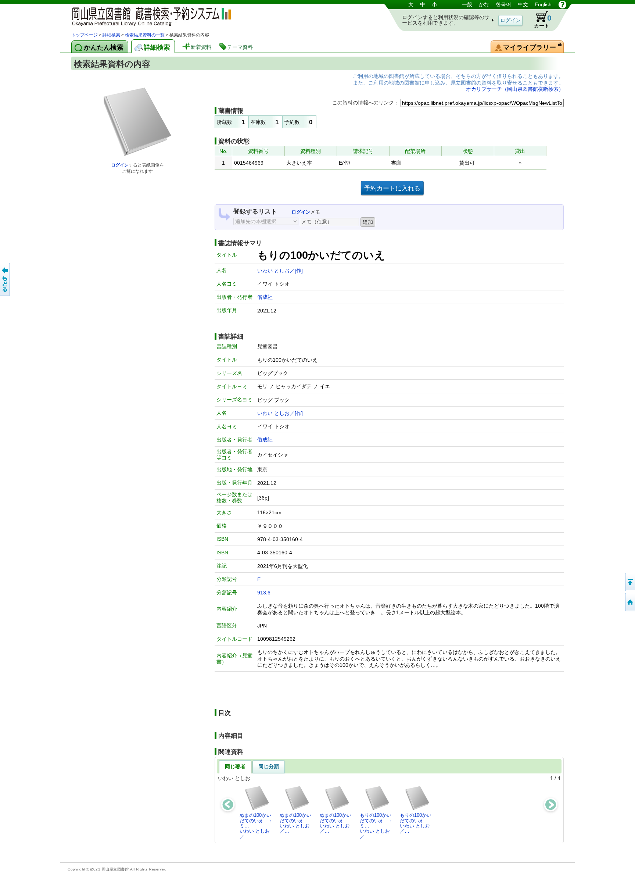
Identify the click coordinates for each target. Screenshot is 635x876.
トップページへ (629, 602)
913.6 (263, 593)
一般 (467, 4)
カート (543, 21)
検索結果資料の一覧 (145, 34)
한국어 (503, 4)
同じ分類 (268, 766)
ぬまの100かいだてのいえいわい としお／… (295, 823)
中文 (523, 4)
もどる (5, 279)
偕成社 (265, 297)
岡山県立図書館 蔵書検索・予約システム (148, 15)
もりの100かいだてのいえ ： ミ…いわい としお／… (378, 825)
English (543, 4)
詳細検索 (111, 34)
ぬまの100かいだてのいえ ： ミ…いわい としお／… (258, 825)
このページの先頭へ (629, 582)
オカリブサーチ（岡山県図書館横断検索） (515, 89)
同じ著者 (235, 766)
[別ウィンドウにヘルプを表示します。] (562, 4)
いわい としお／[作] (280, 270)
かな (484, 4)
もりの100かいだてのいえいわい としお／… (415, 823)
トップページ (84, 34)
